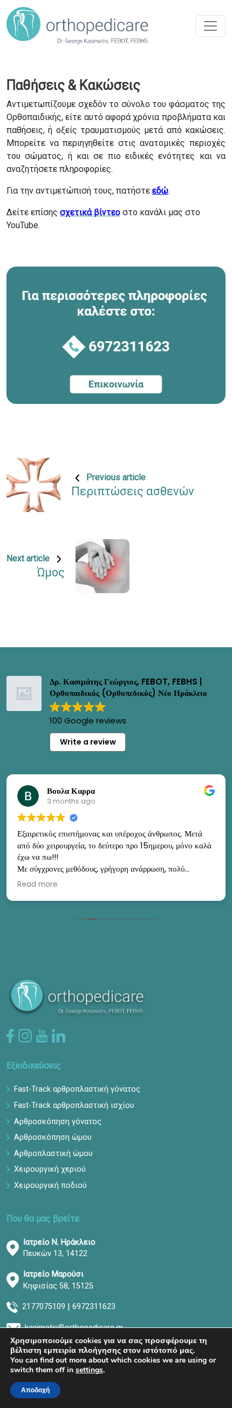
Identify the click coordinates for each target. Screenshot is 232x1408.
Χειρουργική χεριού (50, 1169)
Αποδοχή (35, 1390)
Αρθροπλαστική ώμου (53, 1153)
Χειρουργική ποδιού (50, 1185)
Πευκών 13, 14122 (59, 1248)
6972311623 (93, 1306)
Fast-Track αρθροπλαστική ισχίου (74, 1105)
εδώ (160, 190)
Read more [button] (37, 884)
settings (89, 1370)
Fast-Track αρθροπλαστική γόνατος (77, 1089)
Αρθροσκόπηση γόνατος (57, 1121)
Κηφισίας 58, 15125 (58, 1280)
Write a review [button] (88, 741)
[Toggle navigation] (210, 26)
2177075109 (43, 1306)
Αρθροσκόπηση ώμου (53, 1137)
